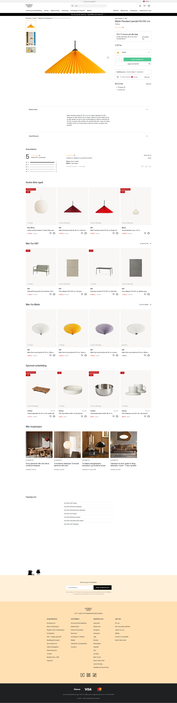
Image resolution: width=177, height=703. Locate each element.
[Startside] (29, 5)
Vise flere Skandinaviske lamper (74, 520)
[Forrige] (42, 57)
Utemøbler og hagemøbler (79, 643)
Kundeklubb (50, 633)
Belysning (65, 10)
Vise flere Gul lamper (70, 513)
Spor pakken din (52, 643)
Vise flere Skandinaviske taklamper (74, 510)
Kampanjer (133, 10)
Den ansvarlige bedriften (122, 626)
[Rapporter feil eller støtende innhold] (150, 166)
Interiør (46, 10)
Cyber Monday (98, 664)
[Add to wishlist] (50, 233)
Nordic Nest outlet (120, 640)
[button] (119, 27)
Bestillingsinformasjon (53, 640)
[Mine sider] (140, 6)
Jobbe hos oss (119, 630)
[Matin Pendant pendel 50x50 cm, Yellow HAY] (75, 57)
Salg (94, 637)
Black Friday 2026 (98, 660)
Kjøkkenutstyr (55, 10)
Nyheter (116, 10)
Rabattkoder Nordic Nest (101, 667)
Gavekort (74, 647)
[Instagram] (88, 675)
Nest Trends (97, 657)
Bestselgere (97, 643)
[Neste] (108, 57)
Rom (94, 650)
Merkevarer (124, 10)
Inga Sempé (118, 18)
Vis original (82, 166)
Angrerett (50, 660)
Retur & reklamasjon (53, 626)
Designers (96, 630)
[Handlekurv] (149, 6)
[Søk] (72, 5)
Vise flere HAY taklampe (71, 524)
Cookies (49, 654)
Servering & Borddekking (34, 10)
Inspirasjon (96, 623)
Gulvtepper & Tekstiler (77, 10)
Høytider (96, 647)
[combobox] (147, 1)
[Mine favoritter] (144, 6)
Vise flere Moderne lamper (72, 517)
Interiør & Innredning (77, 630)
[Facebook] (82, 675)
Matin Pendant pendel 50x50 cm (62, 18)
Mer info (147, 77)
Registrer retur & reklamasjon (55, 630)
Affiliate (117, 633)
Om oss (117, 623)
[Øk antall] (121, 59)
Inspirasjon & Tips (145, 10)
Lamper (34, 18)
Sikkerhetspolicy (52, 650)
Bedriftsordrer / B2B (53, 657)
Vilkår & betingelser (53, 647)
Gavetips (96, 654)
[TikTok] (95, 675)
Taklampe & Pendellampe (45, 18)
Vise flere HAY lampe (70, 503)
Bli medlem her (145, 37)
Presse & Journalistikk (121, 637)
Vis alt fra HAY (144, 243)
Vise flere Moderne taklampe (73, 506)
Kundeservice (51, 623)
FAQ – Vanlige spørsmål (54, 637)
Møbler (89, 10)
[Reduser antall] (116, 59)
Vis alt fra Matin (143, 304)
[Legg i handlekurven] (54, 233)
